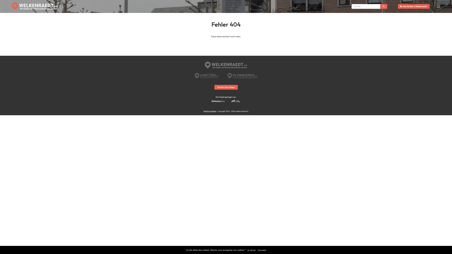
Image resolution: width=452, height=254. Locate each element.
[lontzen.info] (207, 76)
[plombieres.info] (242, 76)
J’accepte (261, 250)
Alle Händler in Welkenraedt (415, 6)
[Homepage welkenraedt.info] (35, 6)
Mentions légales (210, 111)
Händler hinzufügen (226, 87)
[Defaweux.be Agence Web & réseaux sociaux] (218, 101)
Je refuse (251, 250)
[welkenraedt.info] (226, 65)
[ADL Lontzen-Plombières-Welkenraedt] (235, 101)
